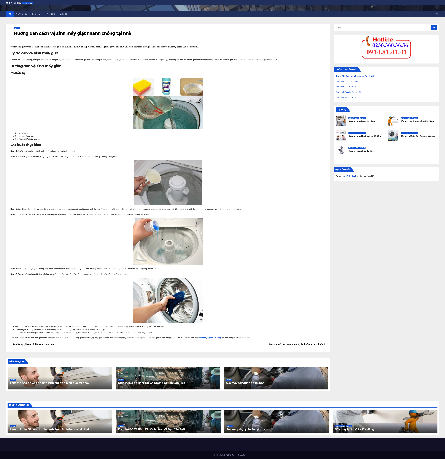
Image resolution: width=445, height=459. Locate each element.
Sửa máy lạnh (353, 118)
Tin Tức (51, 14)
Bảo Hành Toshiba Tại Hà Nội (348, 92)
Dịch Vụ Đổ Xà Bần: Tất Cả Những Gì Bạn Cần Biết (151, 383)
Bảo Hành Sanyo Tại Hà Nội (347, 97)
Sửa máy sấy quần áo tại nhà (245, 383)
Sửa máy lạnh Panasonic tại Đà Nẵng (417, 121)
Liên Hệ (63, 14)
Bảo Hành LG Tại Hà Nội (346, 87)
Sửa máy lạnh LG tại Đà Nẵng (361, 121)
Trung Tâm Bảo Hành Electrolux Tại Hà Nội (355, 76)
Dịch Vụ (36, 14)
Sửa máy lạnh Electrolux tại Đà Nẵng (364, 136)
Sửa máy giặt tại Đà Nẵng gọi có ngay (418, 136)
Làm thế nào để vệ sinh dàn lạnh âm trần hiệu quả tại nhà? (49, 383)
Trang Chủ (21, 14)
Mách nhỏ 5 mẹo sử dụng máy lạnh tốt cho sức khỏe (296, 344)
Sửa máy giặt (412, 133)
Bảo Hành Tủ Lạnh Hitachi (347, 81)
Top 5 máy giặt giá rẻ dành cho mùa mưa (33, 344)
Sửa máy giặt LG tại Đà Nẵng (361, 151)
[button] (437, 14)
